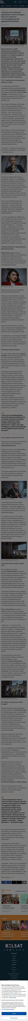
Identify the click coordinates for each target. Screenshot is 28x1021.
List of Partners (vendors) (8, 1009)
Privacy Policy (12, 997)
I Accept (14, 1013)
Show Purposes (14, 1018)
